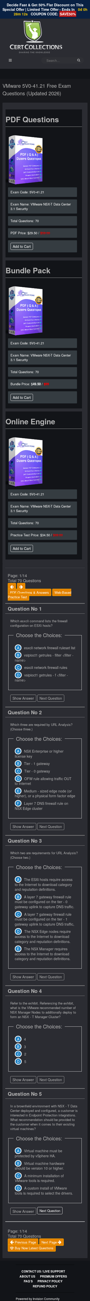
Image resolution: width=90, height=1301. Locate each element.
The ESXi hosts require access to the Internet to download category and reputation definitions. (43, 884)
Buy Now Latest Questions (34, 1248)
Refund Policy (45, 1286)
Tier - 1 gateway (37, 763)
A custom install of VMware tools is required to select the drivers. (44, 1191)
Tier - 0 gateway (37, 771)
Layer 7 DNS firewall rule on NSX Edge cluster (41, 806)
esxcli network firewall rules (45, 667)
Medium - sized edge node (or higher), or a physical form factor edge (45, 793)
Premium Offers (53, 1276)
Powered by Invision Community (38, 1298)
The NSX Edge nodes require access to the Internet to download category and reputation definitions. (43, 936)
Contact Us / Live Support (43, 1271)
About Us (27, 1276)
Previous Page (25, 1242)
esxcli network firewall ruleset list (49, 647)
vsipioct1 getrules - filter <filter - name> (44, 658)
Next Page (50, 1242)
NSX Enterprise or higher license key (39, 754)
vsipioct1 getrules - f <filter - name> (41, 677)
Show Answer (23, 698)
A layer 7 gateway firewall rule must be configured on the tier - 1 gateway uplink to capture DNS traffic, (44, 919)
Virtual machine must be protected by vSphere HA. (38, 1153)
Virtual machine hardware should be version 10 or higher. (39, 1166)
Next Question (51, 698)
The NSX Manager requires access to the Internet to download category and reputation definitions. (42, 953)
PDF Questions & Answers (29, 592)
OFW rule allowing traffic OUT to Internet (43, 781)
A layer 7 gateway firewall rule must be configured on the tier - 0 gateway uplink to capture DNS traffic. (44, 901)
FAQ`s (28, 1281)
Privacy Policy (50, 1281)
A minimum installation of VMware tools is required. (39, 1178)
